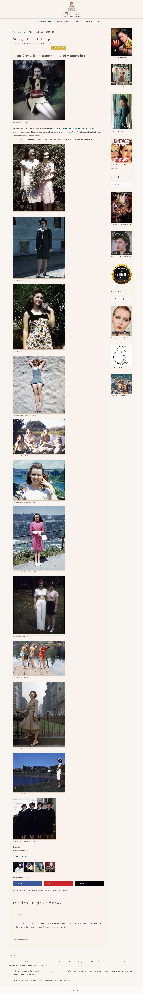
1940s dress (31, 890)
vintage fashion (63, 890)
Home (15, 32)
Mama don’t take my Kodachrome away (32, 857)
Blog (77, 22)
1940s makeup (52, 890)
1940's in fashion (26, 32)
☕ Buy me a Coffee (58, 47)
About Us (89, 22)
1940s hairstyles (41, 890)
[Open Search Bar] (105, 22)
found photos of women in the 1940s (74, 128)
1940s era (68, 132)
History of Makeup (63, 22)
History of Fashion (44, 22)
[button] (99, 22)
